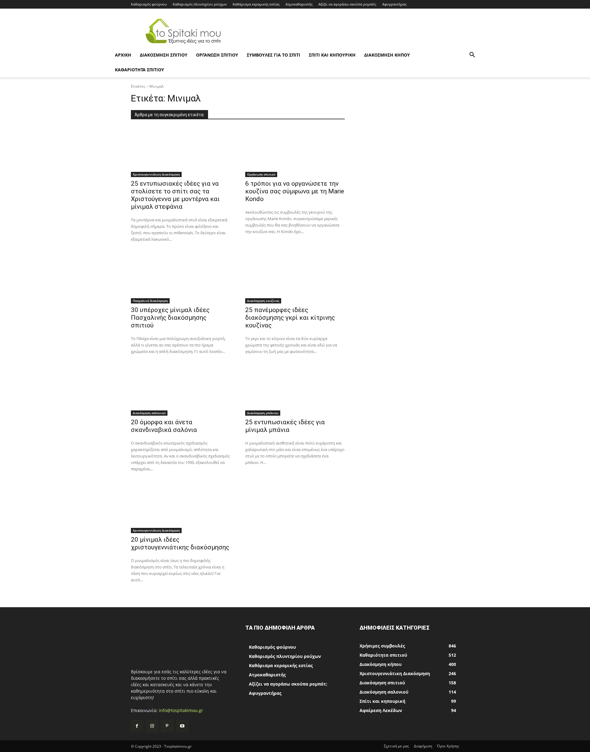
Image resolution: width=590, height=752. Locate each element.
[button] (472, 55)
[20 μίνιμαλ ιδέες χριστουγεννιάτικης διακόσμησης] (180, 508)
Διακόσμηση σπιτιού (163, 55)
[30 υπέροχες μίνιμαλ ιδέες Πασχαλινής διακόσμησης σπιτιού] (180, 278)
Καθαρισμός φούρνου (149, 4)
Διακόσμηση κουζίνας (263, 301)
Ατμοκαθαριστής (299, 4)
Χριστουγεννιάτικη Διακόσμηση (156, 174)
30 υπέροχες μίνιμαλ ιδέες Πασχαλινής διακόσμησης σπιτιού (170, 317)
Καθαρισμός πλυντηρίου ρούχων (200, 4)
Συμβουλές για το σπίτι (273, 55)
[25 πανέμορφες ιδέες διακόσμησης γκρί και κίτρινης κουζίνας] (295, 278)
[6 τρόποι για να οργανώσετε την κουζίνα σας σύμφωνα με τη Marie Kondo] (295, 152)
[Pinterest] (167, 726)
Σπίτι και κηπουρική (332, 55)
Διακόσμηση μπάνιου (262, 413)
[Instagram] (152, 726)
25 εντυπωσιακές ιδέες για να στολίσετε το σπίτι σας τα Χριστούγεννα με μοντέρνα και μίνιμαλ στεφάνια (175, 195)
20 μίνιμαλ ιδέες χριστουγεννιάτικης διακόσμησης (180, 543)
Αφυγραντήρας (394, 4)
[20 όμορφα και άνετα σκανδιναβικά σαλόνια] (180, 391)
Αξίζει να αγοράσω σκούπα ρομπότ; (347, 4)
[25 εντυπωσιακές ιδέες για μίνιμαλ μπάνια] (295, 391)
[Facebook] (137, 726)
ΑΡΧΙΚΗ (123, 55)
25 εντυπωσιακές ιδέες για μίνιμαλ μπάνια (285, 425)
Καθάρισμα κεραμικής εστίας (256, 4)
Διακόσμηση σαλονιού (149, 413)
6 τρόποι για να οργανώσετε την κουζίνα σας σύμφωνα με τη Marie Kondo (294, 191)
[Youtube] (182, 726)
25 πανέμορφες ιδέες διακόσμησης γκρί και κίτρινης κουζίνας (290, 317)
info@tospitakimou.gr (181, 710)
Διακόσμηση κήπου (387, 55)
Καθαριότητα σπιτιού (139, 70)
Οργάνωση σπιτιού (217, 55)
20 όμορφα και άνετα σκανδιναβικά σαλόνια (164, 425)
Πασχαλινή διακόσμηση (150, 301)
